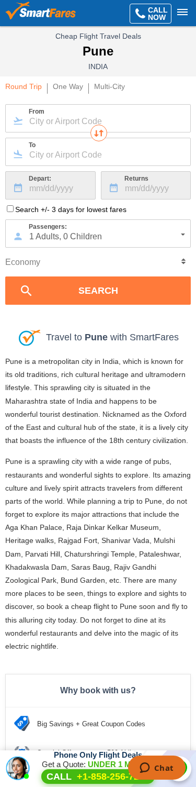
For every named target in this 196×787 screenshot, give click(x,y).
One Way (68, 87)
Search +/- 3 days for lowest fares (70, 209)
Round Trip (23, 87)
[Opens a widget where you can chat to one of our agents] (157, 769)
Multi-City (109, 87)
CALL (98, 776)
